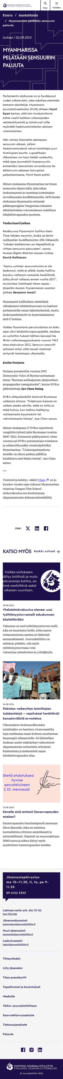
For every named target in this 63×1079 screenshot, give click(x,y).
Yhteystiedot (11, 958)
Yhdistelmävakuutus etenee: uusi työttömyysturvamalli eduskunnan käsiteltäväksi (28, 614)
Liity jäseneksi (12, 968)
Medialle (9, 996)
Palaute (8, 1034)
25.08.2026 (8, 808)
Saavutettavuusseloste (18, 1015)
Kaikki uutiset (44, 551)
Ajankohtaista (28, 15)
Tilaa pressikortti (14, 977)
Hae (45, 8)
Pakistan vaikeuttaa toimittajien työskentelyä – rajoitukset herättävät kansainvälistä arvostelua (31, 713)
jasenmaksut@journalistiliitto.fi (19, 924)
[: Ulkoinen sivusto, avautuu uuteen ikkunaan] (28, 528)
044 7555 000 (10, 914)
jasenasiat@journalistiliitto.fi (18, 935)
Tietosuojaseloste (15, 1025)
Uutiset (8, 38)
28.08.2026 (8, 605)
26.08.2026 (8, 704)
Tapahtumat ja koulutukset (21, 987)
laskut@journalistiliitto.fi (16, 945)
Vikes (41, 480)
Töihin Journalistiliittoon (20, 1006)
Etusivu (8, 15)
